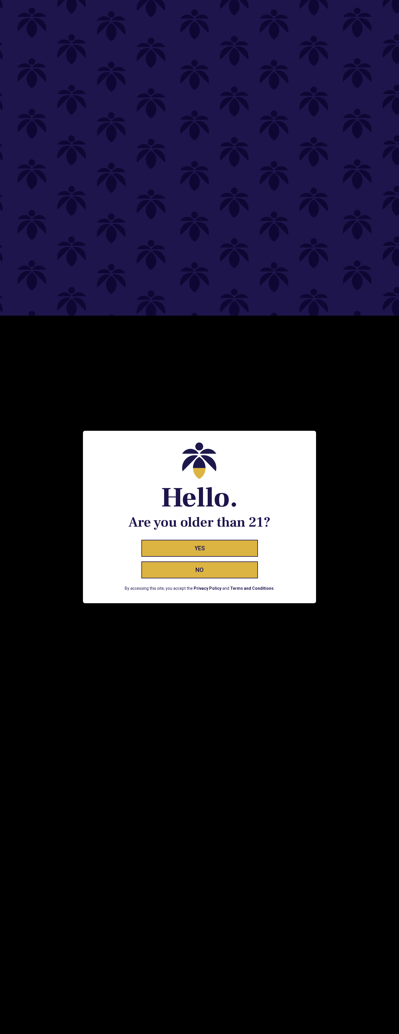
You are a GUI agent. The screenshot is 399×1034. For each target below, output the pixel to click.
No (199, 569)
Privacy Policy (207, 588)
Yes (200, 548)
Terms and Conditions (252, 588)
